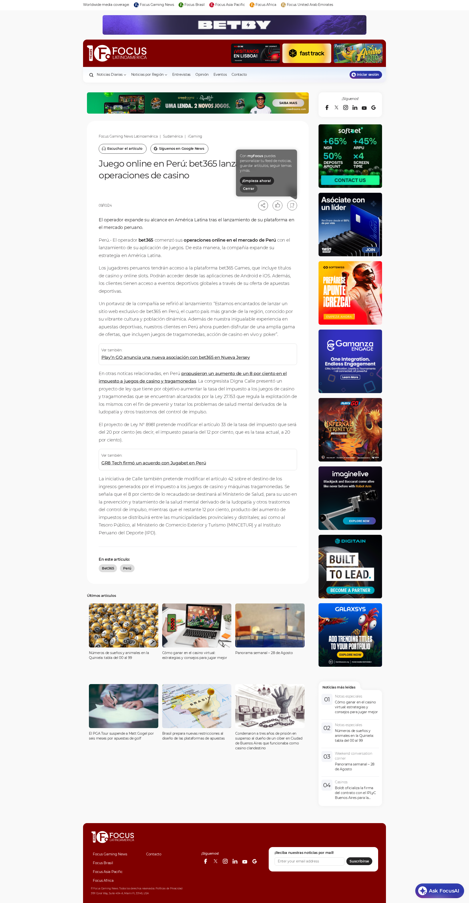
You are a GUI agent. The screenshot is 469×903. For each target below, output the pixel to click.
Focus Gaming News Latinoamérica (128, 136)
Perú (127, 568)
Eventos (220, 74)
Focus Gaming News (110, 854)
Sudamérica (173, 136)
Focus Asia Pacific (108, 872)
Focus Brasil (103, 863)
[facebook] (327, 107)
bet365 (108, 568)
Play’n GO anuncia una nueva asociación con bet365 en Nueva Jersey (175, 357)
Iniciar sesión (368, 74)
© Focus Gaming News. (104, 888)
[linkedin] (355, 107)
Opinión (202, 74)
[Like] (277, 205)
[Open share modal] (263, 205)
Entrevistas (181, 74)
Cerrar (248, 188)
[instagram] (345, 107)
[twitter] (336, 107)
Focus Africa (103, 880)
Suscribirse (359, 861)
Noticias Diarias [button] (110, 74)
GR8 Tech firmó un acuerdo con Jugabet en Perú (153, 463)
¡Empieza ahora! (256, 181)
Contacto (239, 74)
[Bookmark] (292, 205)
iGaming (195, 136)
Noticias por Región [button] (147, 74)
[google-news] (373, 107)
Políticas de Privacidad (169, 888)
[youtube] (364, 107)
